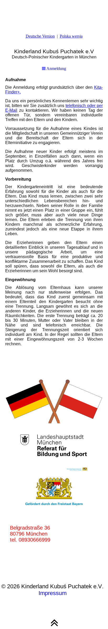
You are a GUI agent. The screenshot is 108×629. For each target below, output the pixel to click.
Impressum (53, 593)
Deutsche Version (40, 36)
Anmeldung (56, 68)
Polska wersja (71, 36)
